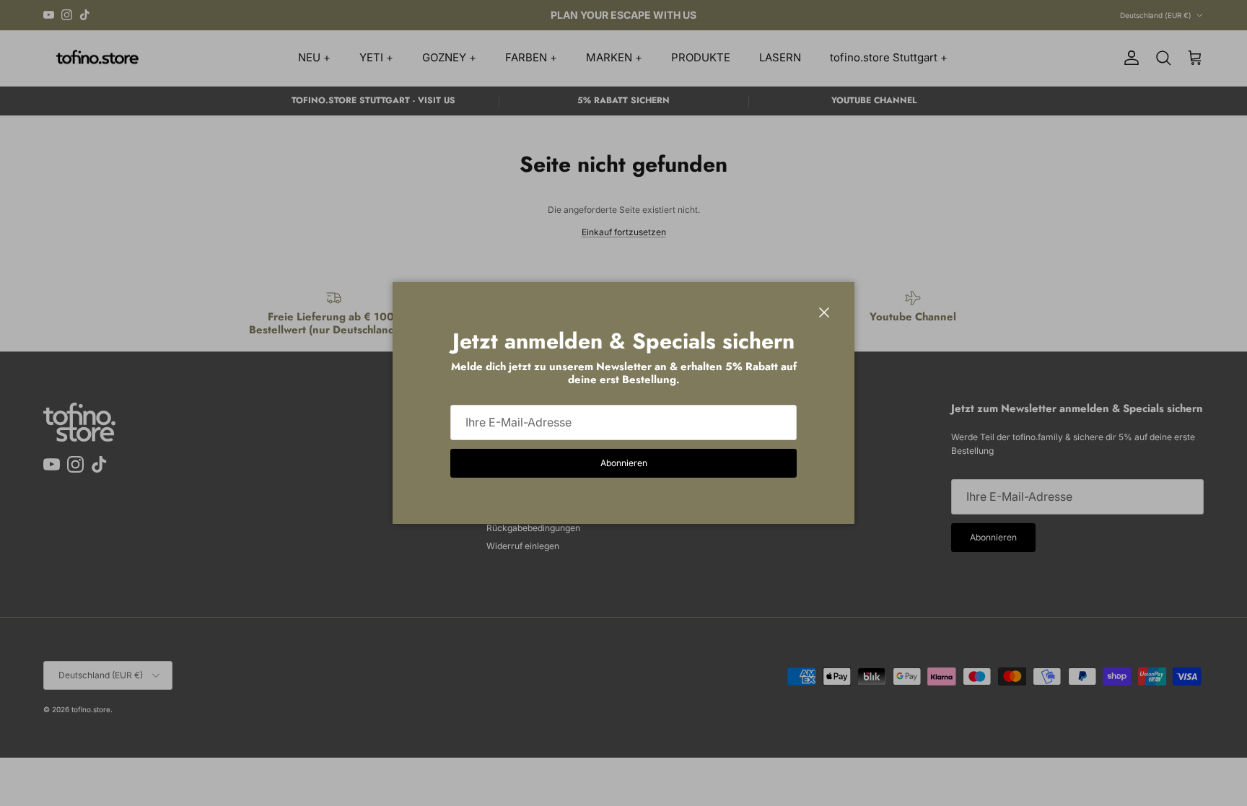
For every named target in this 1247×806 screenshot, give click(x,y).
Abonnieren (623, 462)
